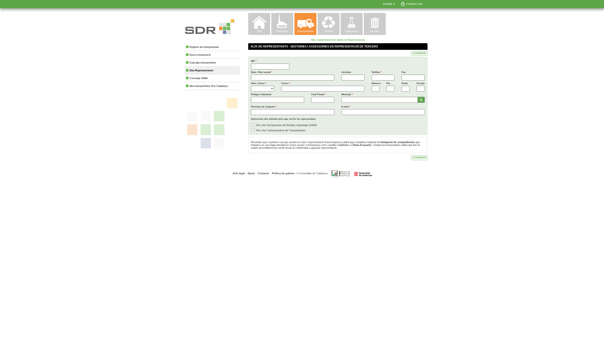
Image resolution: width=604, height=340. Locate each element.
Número (376, 83)
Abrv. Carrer (259, 83)
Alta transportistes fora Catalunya (208, 86)
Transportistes (305, 31)
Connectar (414, 4)
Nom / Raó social (261, 72)
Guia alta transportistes (202, 62)
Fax (404, 72)
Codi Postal (318, 94)
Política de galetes (282, 173)
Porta (405, 83)
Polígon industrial (261, 94)
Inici (259, 31)
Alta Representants (201, 70)
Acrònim (346, 72)
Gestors (328, 31)
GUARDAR (419, 53)
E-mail (345, 106)
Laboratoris (351, 31)
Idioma (388, 4)
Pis (388, 83)
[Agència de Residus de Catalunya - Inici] (351, 173)
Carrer (285, 83)
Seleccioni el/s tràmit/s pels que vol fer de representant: (283, 119)
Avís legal (239, 173)
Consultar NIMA (198, 78)
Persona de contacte (264, 106)
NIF (253, 61)
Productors (282, 31)
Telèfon (377, 72)
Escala (421, 83)
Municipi (347, 94)
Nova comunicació (200, 54)
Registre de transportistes (204, 47)
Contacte (263, 173)
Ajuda (251, 173)
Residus (375, 31)
